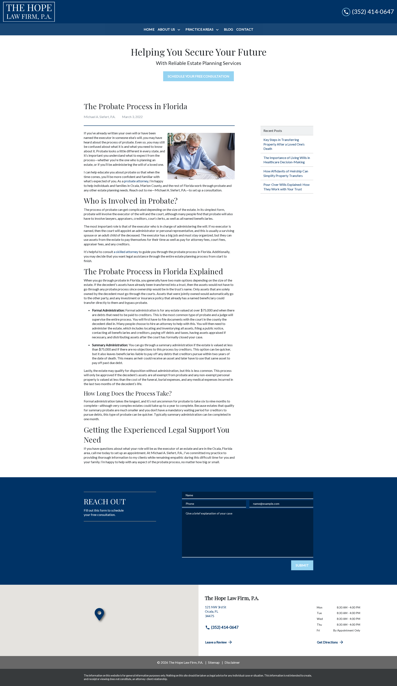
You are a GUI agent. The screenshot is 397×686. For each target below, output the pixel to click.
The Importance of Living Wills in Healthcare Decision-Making (286, 160)
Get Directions (327, 642)
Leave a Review (216, 642)
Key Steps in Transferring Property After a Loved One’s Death (284, 144)
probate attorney (136, 181)
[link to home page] (29, 12)
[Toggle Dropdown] (180, 29)
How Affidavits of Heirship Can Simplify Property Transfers (285, 173)
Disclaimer (232, 662)
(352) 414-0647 (225, 627)
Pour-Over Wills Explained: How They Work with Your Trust (286, 187)
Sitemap (214, 662)
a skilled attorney (126, 252)
